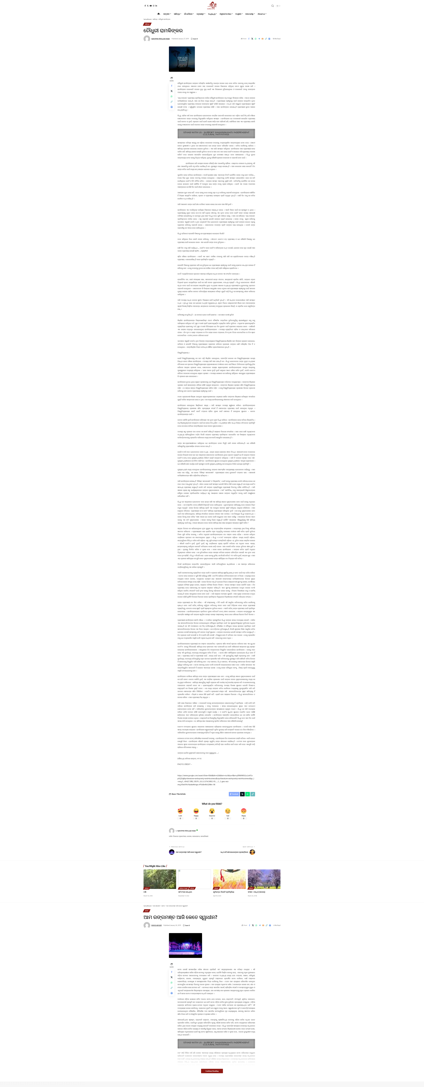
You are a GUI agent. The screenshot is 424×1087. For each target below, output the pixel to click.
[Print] (269, 38)
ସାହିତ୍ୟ (147, 24)
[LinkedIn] (156, 6)
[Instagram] (153, 6)
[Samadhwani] (212, 6)
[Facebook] (145, 6)
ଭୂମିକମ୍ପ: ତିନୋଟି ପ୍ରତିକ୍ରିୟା (223, 892)
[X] (147, 6)
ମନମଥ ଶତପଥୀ (156, 925)
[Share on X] (252, 38)
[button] (273, 6)
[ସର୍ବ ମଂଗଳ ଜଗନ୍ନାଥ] (194, 879)
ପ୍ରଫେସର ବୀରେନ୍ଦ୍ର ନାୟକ (160, 39)
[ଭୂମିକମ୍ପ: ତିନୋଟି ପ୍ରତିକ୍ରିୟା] (229, 879)
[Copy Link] (265, 38)
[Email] (262, 38)
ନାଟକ (146, 911)
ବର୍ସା (145, 892)
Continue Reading (212, 1071)
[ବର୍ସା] (160, 879)
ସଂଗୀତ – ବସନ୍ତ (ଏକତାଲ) (256, 892)
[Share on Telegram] (259, 38)
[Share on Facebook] (248, 38)
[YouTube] (150, 6)
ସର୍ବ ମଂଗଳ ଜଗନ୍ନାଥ (185, 892)
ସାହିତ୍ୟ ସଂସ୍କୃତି (183, 888)
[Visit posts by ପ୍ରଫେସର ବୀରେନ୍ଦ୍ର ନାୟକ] (171, 831)
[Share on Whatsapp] (255, 38)
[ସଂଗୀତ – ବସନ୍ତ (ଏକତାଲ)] (264, 879)
